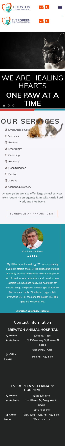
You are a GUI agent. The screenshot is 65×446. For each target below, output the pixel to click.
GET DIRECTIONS (42, 349)
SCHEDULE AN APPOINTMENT (32, 213)
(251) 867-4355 (42, 335)
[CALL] (47, 7)
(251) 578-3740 (41, 395)
